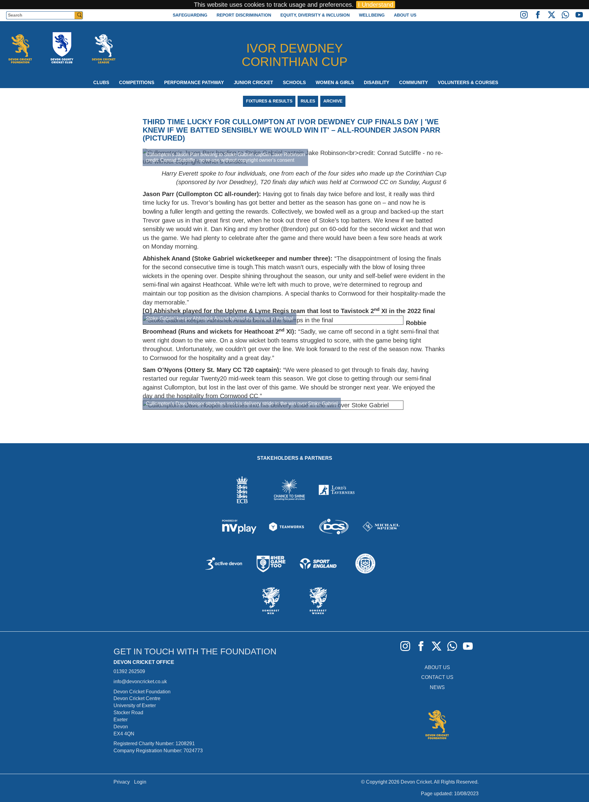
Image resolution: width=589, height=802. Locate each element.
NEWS (437, 687)
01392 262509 (129, 671)
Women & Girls (335, 82)
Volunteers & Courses (468, 82)
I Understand (375, 4)
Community (413, 82)
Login (140, 782)
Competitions (136, 82)
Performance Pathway (194, 82)
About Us (405, 15)
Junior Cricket (253, 82)
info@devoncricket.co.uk (140, 681)
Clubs (101, 82)
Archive (332, 101)
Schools (294, 82)
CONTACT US (437, 677)
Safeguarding (190, 15)
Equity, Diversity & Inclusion (315, 15)
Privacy (122, 782)
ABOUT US (437, 667)
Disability (376, 82)
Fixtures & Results (269, 101)
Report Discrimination (244, 15)
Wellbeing (372, 15)
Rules (308, 101)
